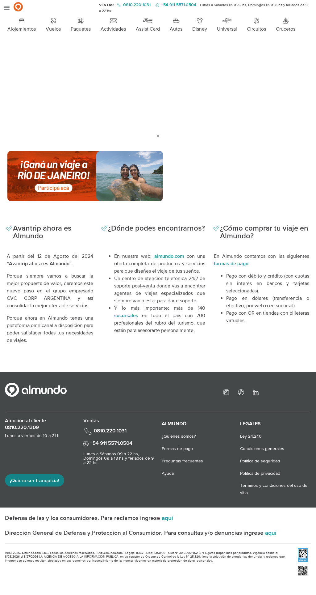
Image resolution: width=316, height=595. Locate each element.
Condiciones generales (262, 448)
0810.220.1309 (22, 427)
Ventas (91, 420)
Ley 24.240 (251, 436)
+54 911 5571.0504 (110, 443)
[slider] (158, 90)
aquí (167, 517)
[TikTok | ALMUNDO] (241, 391)
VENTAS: (107, 5)
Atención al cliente (25, 420)
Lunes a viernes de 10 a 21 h (32, 435)
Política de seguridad (260, 460)
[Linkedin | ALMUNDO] (256, 391)
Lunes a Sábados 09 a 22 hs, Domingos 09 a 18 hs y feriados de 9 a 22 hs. (118, 458)
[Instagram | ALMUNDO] (226, 391)
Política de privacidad (260, 473)
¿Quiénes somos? (179, 436)
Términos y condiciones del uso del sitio (274, 486)
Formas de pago (177, 448)
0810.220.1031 (137, 4)
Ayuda (168, 473)
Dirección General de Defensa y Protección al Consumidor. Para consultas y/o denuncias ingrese (135, 532)
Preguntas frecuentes (182, 460)
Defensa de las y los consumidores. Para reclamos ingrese (83, 517)
